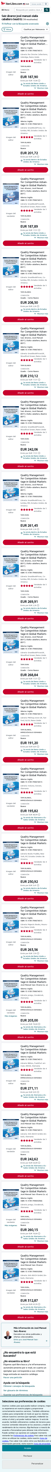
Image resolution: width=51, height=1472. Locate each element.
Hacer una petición (12, 1377)
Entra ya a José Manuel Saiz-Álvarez (26, 1340)
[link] (47, 23)
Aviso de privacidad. (42, 1443)
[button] (41, 88)
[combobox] (29, 10)
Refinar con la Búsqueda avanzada (21, 23)
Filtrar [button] (8, 29)
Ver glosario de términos (15, 1390)
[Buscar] (47, 10)
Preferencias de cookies (23, 1435)
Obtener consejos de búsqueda (19, 1386)
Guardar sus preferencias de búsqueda (22, 1394)
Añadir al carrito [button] (26, 93)
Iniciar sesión (36, 4)
